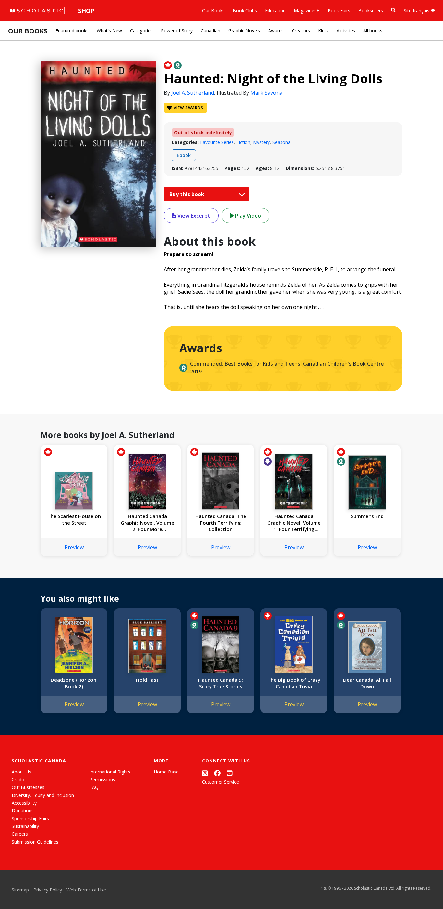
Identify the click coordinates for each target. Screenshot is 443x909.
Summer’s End (367, 516)
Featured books (72, 31)
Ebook (184, 155)
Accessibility (24, 803)
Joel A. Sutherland (192, 92)
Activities (346, 31)
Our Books (213, 10)
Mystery (261, 142)
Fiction (243, 142)
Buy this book (187, 194)
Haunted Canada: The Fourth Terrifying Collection (220, 522)
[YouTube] (230, 773)
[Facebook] (217, 773)
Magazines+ (306, 10)
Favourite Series (217, 142)
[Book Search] (393, 10)
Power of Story (177, 31)
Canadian (210, 31)
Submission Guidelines (35, 842)
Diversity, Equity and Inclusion (43, 795)
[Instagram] (205, 773)
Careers (20, 834)
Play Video (247, 215)
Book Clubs (245, 10)
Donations (23, 811)
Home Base (166, 772)
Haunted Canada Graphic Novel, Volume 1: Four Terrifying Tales (294, 522)
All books (372, 31)
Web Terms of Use (86, 890)
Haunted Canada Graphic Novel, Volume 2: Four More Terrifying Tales (147, 522)
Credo (18, 779)
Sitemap (20, 890)
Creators (301, 31)
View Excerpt (193, 215)
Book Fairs (339, 10)
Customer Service (220, 782)
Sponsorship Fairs (30, 818)
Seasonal (282, 142)
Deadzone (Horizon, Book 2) (74, 683)
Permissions (102, 779)
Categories (141, 31)
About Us (21, 772)
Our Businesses (28, 787)
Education (275, 10)
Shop (86, 11)
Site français (417, 10)
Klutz (323, 31)
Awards (276, 31)
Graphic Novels (244, 31)
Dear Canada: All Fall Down (367, 683)
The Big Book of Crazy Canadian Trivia (294, 683)
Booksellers (370, 10)
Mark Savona (266, 92)
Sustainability (25, 826)
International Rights (110, 772)
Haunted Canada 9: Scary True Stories (220, 683)
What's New (109, 31)
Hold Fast (147, 680)
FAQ (94, 787)
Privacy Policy (47, 890)
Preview (74, 547)
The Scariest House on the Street (74, 519)
